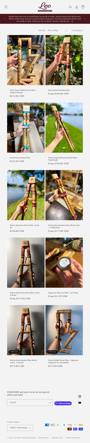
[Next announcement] (85, 18)
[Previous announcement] (4, 18)
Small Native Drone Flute (20, 158)
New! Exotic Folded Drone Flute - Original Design (23, 91)
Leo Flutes (17, 438)
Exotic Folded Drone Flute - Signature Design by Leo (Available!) (63, 361)
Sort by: (42, 30)
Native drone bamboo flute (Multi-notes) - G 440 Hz (24, 361)
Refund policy (44, 438)
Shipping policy (57, 438)
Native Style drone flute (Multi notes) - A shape (25, 294)
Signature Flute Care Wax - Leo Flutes (63, 293)
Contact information (73, 438)
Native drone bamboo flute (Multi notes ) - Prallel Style (64, 226)
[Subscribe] (50, 402)
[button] (6, 7)
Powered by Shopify (29, 438)
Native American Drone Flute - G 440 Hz (24, 226)
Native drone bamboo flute (59, 90)
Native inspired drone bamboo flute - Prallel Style (63, 159)
